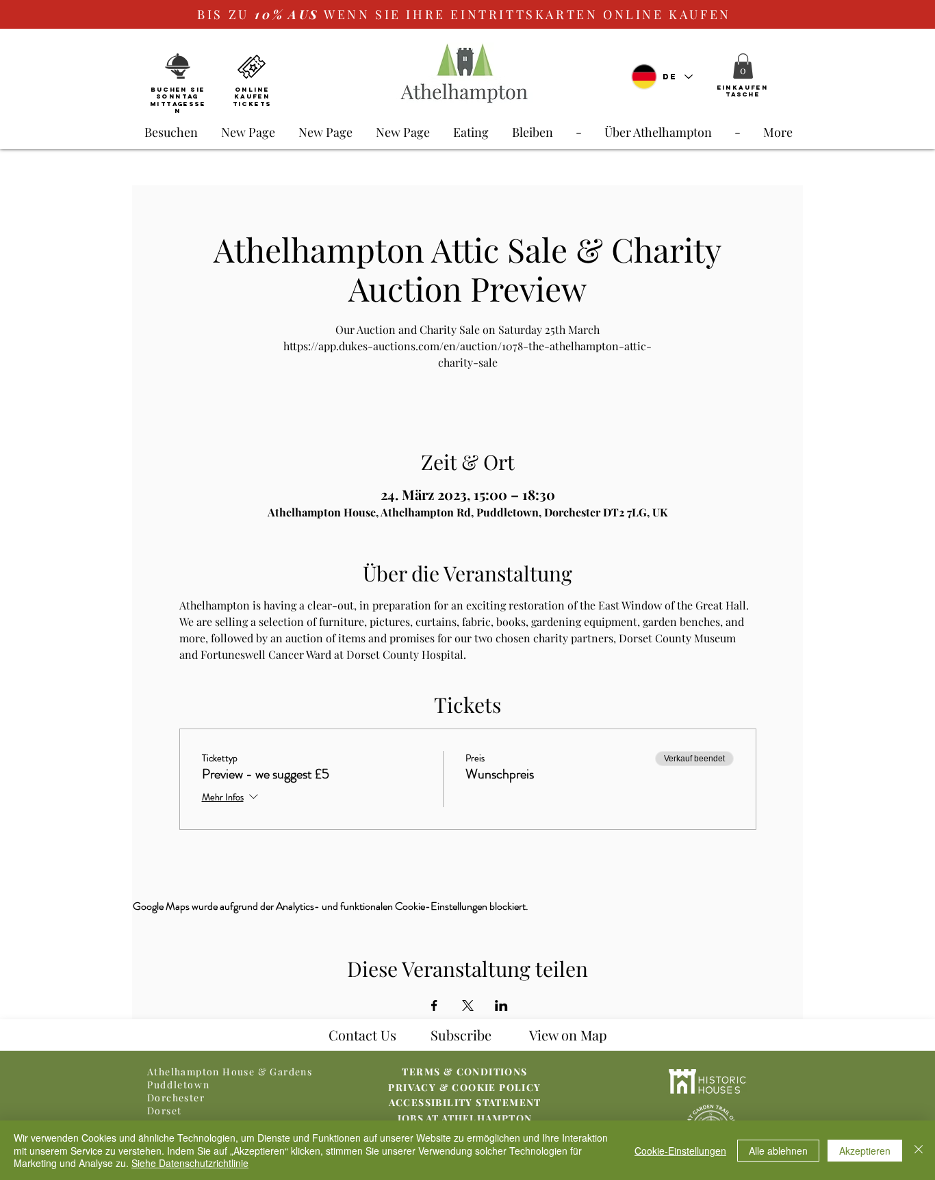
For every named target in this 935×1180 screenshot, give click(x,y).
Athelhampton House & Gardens (229, 1071)
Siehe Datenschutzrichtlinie (189, 1163)
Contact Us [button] (362, 1034)
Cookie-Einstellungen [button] (680, 1150)
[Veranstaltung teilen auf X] (467, 1005)
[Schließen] (918, 1150)
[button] (743, 66)
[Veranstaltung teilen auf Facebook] (434, 1005)
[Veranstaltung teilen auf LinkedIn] (501, 1005)
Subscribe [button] (461, 1034)
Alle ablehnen (778, 1150)
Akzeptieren (865, 1150)
